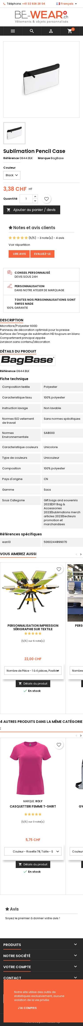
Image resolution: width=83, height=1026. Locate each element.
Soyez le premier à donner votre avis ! (32, 918)
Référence (11, 158)
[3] (18, 238)
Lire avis (19, 254)
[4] (22, 238)
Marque (44, 158)
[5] (26, 238)
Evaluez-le (42, 254)
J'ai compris (27, 1008)
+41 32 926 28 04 (33, 4)
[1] (10, 238)
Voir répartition (19, 245)
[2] (14, 238)
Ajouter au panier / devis (31, 209)
